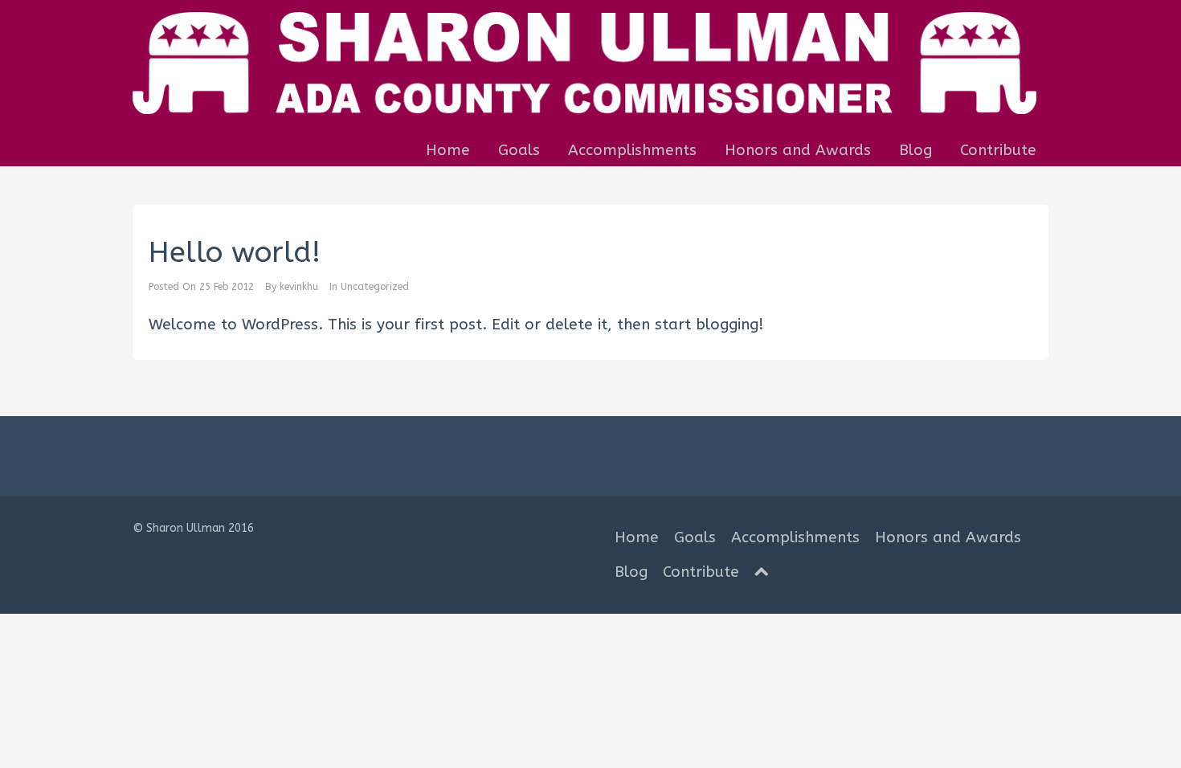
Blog (915, 150)
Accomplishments (632, 150)
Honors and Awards (798, 150)
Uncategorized (375, 286)
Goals (519, 150)
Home (448, 150)
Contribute (998, 150)
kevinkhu (299, 286)
